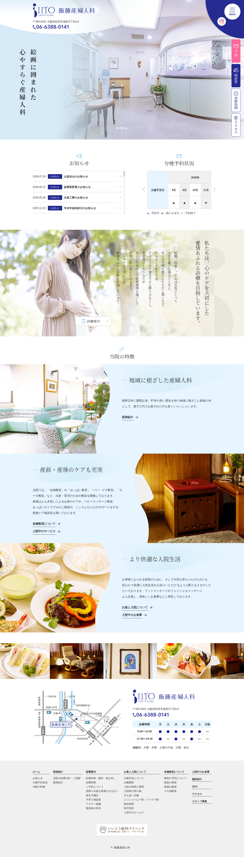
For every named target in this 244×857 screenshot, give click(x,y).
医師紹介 (58, 771)
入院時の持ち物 (132, 791)
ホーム (36, 771)
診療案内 (91, 771)
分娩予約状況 (40, 782)
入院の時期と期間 (134, 786)
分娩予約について (134, 778)
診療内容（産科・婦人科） (101, 778)
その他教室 (170, 791)
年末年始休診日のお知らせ (80, 208)
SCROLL (122, 128)
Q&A (195, 786)
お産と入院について (135, 771)
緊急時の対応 (93, 808)
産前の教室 (170, 782)
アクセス (197, 793)
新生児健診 (92, 795)
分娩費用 (129, 782)
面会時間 (129, 803)
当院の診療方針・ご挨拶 (67, 778)
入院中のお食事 (201, 771)
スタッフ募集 (199, 801)
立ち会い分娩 (131, 795)
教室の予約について (175, 778)
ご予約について (94, 786)
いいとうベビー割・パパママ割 (141, 799)
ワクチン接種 (93, 803)
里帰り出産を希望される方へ (102, 791)
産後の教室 (170, 786)
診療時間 (91, 782)
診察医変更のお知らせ (77, 186)
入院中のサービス (134, 812)
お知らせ (38, 778)
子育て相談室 (93, 799)
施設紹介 (197, 779)
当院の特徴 (39, 786)
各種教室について (174, 771)
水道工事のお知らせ (76, 197)
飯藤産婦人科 (122, 847)
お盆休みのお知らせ (76, 176)
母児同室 (129, 808)
